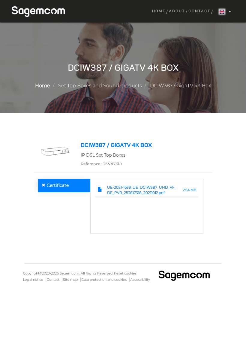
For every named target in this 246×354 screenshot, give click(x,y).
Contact (199, 11)
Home (159, 11)
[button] (55, 151)
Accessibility (140, 280)
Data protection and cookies (104, 280)
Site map (70, 280)
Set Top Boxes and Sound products (100, 85)
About (177, 11)
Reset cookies (125, 273)
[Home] (40, 11)
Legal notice (33, 280)
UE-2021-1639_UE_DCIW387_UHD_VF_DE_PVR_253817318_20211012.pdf (141, 190)
